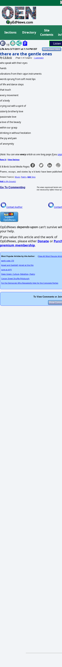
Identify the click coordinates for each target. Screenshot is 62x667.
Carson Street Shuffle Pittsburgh (15, 278)
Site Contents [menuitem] (46, 32)
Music (17, 177)
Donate (43, 241)
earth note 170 (7, 260)
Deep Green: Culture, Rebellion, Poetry (18, 274)
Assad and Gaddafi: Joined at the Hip (17, 265)
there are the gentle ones (26, 54)
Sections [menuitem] (10, 32)
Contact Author (14, 207)
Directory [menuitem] (29, 32)
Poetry (23, 177)
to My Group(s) (8, 181)
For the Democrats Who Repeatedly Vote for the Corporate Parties (29, 283)
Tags (31, 177)
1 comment (39, 58)
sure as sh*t (6, 269)
